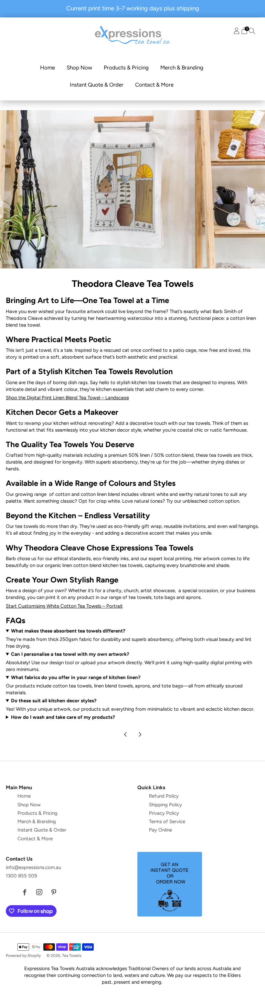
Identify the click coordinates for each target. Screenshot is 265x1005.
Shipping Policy (165, 805)
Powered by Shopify (23, 955)
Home (47, 67)
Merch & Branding (181, 67)
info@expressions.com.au (33, 867)
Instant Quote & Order (96, 84)
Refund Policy (164, 796)
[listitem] (132, 9)
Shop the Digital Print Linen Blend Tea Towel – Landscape (67, 398)
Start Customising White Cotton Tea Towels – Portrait (64, 606)
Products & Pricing (126, 67)
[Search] (252, 30)
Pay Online (160, 830)
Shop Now (79, 67)
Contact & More (154, 84)
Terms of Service (167, 821)
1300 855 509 (21, 876)
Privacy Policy (164, 813)
